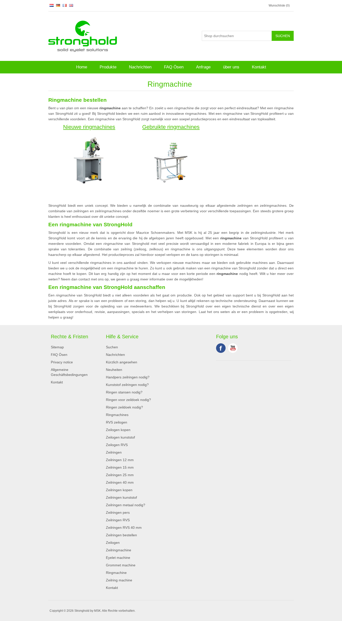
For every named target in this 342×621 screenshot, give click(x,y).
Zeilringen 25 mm (120, 475)
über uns (231, 67)
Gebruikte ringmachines (171, 127)
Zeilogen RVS (117, 445)
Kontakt (259, 67)
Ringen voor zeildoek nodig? (128, 400)
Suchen (112, 347)
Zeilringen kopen (119, 490)
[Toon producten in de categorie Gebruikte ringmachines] (171, 159)
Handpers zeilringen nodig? (127, 377)
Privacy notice (62, 362)
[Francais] (65, 5)
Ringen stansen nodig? (124, 392)
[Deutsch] (58, 5)
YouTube (233, 348)
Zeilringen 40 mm (120, 482)
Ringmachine (116, 573)
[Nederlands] (52, 5)
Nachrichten (140, 67)
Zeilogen (113, 543)
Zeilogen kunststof (120, 437)
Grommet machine (120, 565)
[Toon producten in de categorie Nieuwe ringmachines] (89, 159)
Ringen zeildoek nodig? (124, 407)
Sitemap (57, 347)
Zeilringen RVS (118, 520)
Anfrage (203, 67)
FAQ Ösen (174, 67)
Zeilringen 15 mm (120, 467)
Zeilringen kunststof (121, 497)
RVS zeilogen (116, 422)
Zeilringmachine (118, 550)
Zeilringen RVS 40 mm (124, 528)
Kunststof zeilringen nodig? (127, 385)
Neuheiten (114, 370)
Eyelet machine (118, 558)
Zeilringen (114, 452)
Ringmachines (117, 415)
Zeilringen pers (118, 512)
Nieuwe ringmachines (89, 127)
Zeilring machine (119, 580)
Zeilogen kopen (118, 430)
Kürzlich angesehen (121, 362)
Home (81, 67)
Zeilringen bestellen (121, 535)
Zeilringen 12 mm (120, 460)
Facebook (221, 348)
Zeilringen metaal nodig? (125, 505)
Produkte (108, 67)
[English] (71, 5)
